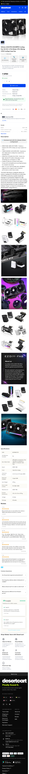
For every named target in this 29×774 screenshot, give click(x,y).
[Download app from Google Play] (6, 762)
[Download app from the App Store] (16, 762)
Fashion (20, 11)
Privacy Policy (6, 768)
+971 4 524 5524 (9, 747)
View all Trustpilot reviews (14, 630)
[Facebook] (9, 704)
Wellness (3, 11)
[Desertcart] (6, 7)
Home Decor (14, 11)
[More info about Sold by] (19, 89)
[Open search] (19, 7)
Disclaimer (5, 771)
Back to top (14, 674)
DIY (25, 11)
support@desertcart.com (12, 741)
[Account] (22, 7)
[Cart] (25, 7)
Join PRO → (4, 120)
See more (3, 133)
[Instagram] (3, 704)
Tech (8, 11)
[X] (6, 704)
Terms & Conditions (8, 766)
